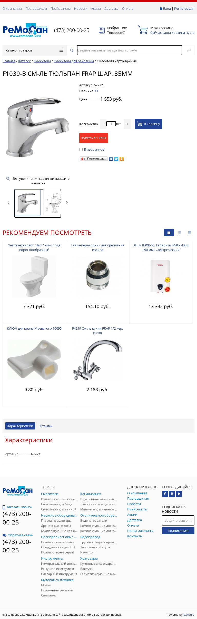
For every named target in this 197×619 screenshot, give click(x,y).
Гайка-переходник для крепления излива (97, 247)
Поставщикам (36, 8)
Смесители (42, 61)
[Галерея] (179, 232)
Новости (80, 8)
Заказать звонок (19, 507)
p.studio (188, 614)
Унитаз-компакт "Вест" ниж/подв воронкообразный (34, 247)
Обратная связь (20, 535)
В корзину (152, 123)
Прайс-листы (61, 8)
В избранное (94, 149)
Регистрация (184, 8)
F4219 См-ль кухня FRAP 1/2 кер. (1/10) (97, 330)
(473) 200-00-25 (71, 30)
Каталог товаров (19, 50)
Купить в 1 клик (93, 137)
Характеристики (20, 426)
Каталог (24, 61)
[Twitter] (116, 159)
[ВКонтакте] (111, 159)
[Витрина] (169, 232)
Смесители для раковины (74, 61)
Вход (167, 8)
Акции (96, 8)
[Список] (189, 232)
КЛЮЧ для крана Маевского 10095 (34, 328)
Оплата (128, 8)
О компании (12, 8)
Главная (9, 61)
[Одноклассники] (121, 159)
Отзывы (46, 426)
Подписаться (178, 530)
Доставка (111, 8)
